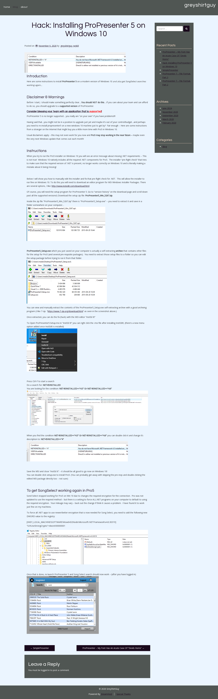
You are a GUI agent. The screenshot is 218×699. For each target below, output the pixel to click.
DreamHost (106, 694)
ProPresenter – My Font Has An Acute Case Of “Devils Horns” (113, 648)
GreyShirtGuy (200, 5)
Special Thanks (123, 694)
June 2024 (167, 108)
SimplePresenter (39, 648)
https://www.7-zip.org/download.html (65, 311)
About (24, 7)
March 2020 (168, 119)
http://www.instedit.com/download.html (70, 186)
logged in (45, 670)
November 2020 (170, 112)
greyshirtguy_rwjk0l (70, 45)
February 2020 (169, 122)
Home (7, 7)
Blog (15, 7)
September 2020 (170, 115)
